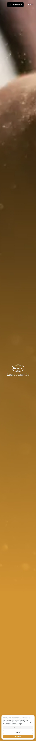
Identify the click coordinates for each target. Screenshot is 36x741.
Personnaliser (18, 727)
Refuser (18, 732)
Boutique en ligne (17, 4)
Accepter (18, 736)
